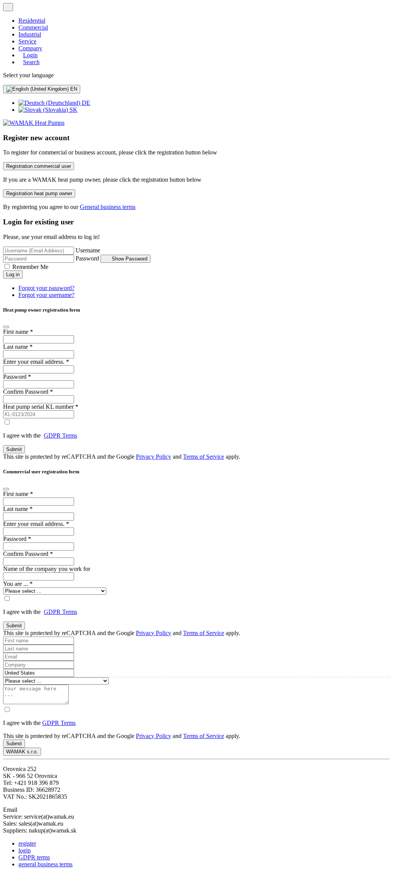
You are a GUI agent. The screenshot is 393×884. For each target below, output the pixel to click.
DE (85, 103)
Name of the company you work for (46, 569)
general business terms (45, 864)
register (27, 843)
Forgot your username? (46, 295)
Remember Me (30, 267)
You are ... (18, 583)
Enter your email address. (36, 361)
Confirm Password (28, 391)
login (24, 850)
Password (87, 258)
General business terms (107, 207)
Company (30, 48)
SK (73, 109)
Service (27, 41)
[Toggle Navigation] (8, 7)
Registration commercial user (38, 166)
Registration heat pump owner (39, 193)
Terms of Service (203, 456)
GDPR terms (34, 857)
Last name (18, 346)
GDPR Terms (60, 435)
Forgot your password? (46, 288)
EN (73, 89)
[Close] (6, 327)
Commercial (33, 27)
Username (88, 250)
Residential (31, 20)
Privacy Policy (153, 456)
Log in (13, 274)
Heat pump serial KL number (40, 406)
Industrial (29, 34)
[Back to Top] (7, 877)
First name (18, 331)
